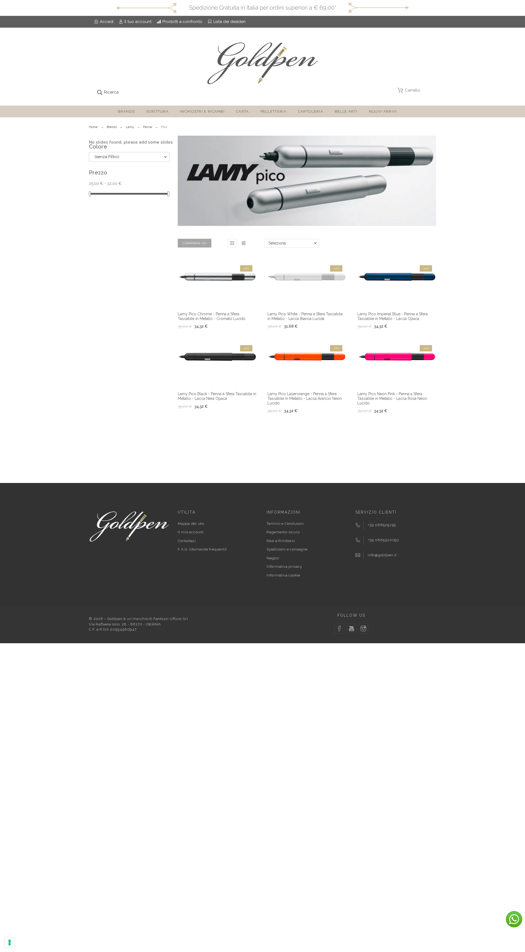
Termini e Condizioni (285, 524)
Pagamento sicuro (283, 532)
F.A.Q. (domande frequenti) (202, 549)
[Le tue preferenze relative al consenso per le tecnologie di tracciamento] (9, 942)
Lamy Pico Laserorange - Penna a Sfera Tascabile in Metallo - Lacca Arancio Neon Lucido (304, 398)
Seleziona (277, 243)
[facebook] (339, 628)
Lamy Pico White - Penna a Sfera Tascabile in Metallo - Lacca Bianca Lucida (305, 316)
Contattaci (187, 541)
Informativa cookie (283, 575)
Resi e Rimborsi (281, 541)
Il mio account (191, 532)
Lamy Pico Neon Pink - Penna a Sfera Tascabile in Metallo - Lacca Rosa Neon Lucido (392, 398)
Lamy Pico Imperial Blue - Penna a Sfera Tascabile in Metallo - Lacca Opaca (392, 316)
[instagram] (363, 628)
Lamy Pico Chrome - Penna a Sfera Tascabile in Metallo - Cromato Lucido (212, 316)
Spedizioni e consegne (287, 549)
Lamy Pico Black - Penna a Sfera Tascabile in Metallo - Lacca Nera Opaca (217, 396)
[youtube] (351, 628)
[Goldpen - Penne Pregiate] (262, 64)
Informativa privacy (284, 566)
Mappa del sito (191, 524)
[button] (232, 243)
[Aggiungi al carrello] (210, 298)
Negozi (273, 558)
